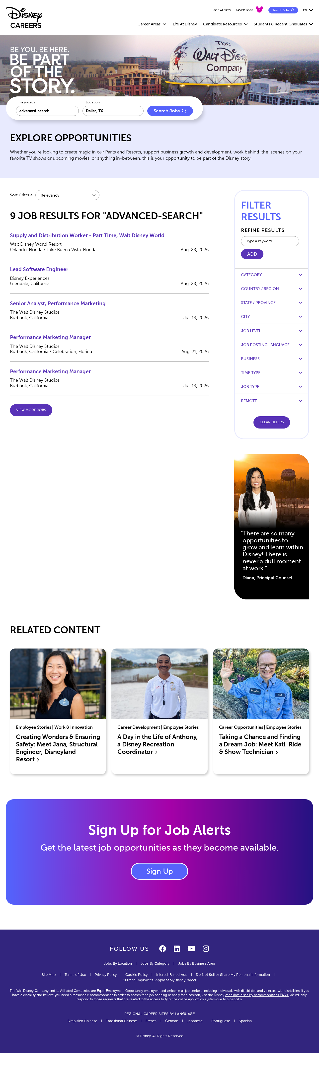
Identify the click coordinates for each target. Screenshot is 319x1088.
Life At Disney (185, 24)
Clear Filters (272, 422)
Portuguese (220, 1021)
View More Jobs (31, 410)
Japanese (195, 1021)
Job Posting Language (265, 344)
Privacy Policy (106, 974)
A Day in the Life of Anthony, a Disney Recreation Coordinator (157, 744)
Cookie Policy (136, 974)
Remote (249, 400)
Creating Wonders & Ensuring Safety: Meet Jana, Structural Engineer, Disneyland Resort (58, 748)
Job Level (251, 330)
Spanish (245, 1021)
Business (250, 358)
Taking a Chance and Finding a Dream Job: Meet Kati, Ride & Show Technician (260, 744)
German (171, 1021)
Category (251, 274)
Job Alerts (222, 10)
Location (93, 102)
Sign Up (159, 871)
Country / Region (260, 288)
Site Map (49, 974)
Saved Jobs (244, 10)
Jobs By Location (118, 963)
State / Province (258, 302)
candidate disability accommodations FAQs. (257, 995)
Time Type (250, 372)
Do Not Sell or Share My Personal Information (233, 974)
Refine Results (263, 230)
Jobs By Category (155, 963)
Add (252, 254)
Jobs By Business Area (196, 963)
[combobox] (113, 111)
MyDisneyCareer (183, 980)
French (151, 1021)
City (245, 316)
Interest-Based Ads (171, 974)
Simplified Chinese (82, 1021)
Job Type (250, 386)
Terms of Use (75, 974)
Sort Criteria (21, 195)
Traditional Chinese (121, 1021)
